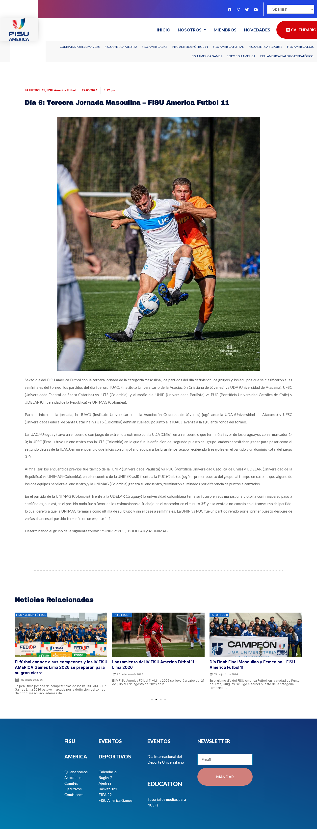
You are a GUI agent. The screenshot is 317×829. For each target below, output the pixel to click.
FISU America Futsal (228, 47)
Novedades (257, 29)
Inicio (163, 29)
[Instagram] (238, 9)
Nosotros (190, 29)
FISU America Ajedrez (121, 47)
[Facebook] (229, 9)
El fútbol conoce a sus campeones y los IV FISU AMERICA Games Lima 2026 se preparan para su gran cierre (61, 667)
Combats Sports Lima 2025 (80, 47)
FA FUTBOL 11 (35, 90)
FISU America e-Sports (265, 47)
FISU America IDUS (300, 47)
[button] (152, 699)
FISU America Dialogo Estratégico (287, 56)
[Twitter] (247, 9)
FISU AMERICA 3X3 (154, 47)
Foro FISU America (241, 56)
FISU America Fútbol (61, 90)
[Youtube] (255, 9)
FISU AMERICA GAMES (207, 56)
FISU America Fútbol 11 (190, 47)
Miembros (225, 29)
